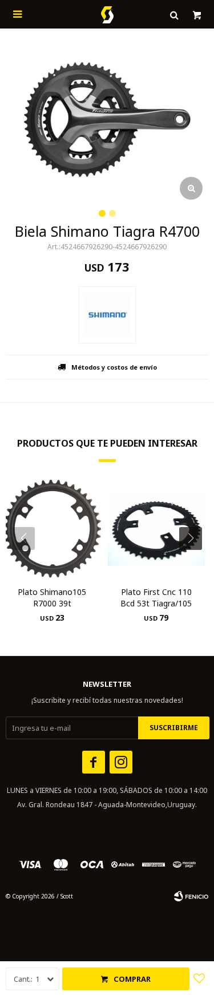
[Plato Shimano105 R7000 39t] (52, 528)
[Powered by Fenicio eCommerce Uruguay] (191, 896)
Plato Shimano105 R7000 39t (52, 597)
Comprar (132, 979)
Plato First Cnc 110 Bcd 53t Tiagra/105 (156, 597)
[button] (195, 561)
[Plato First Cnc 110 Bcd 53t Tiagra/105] (156, 528)
